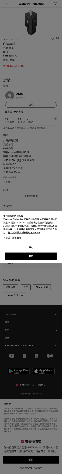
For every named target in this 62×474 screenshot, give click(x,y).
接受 (31, 256)
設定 (31, 247)
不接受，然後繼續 (12, 237)
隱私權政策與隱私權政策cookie (24, 232)
